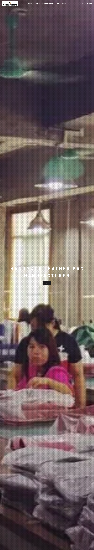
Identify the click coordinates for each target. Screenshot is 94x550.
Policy (58, 3)
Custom (64, 3)
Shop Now (47, 283)
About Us (37, 3)
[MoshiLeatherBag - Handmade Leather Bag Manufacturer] (10, 3)
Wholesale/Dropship (48, 3)
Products (29, 3)
